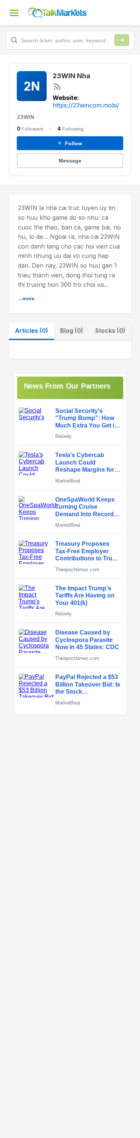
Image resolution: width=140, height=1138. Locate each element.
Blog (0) (71, 330)
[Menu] (14, 12)
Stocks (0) (110, 330)
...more (26, 298)
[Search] (121, 40)
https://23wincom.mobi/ (86, 105)
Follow (70, 143)
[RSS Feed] (57, 86)
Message (70, 161)
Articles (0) (31, 330)
